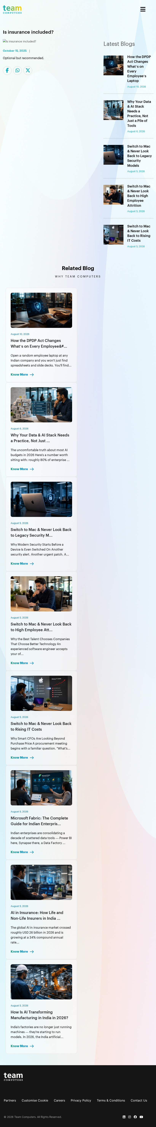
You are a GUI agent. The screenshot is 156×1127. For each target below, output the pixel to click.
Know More (20, 374)
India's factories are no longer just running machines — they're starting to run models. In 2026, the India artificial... (41, 1032)
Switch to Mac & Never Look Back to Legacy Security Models (139, 156)
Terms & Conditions (111, 1100)
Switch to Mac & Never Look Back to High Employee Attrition (138, 196)
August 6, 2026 (19, 428)
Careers (59, 1100)
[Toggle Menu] (87, 9)
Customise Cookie (35, 1100)
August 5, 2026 (19, 523)
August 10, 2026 (20, 334)
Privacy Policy (81, 1100)
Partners (10, 1100)
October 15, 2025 (15, 51)
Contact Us (139, 1100)
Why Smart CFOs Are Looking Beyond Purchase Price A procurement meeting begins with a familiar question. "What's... (40, 743)
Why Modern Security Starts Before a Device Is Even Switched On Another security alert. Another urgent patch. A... (40, 549)
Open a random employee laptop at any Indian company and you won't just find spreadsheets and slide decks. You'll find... (41, 360)
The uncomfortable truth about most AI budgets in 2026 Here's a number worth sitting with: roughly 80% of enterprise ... (40, 455)
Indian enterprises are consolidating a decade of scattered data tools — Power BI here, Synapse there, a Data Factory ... (41, 838)
